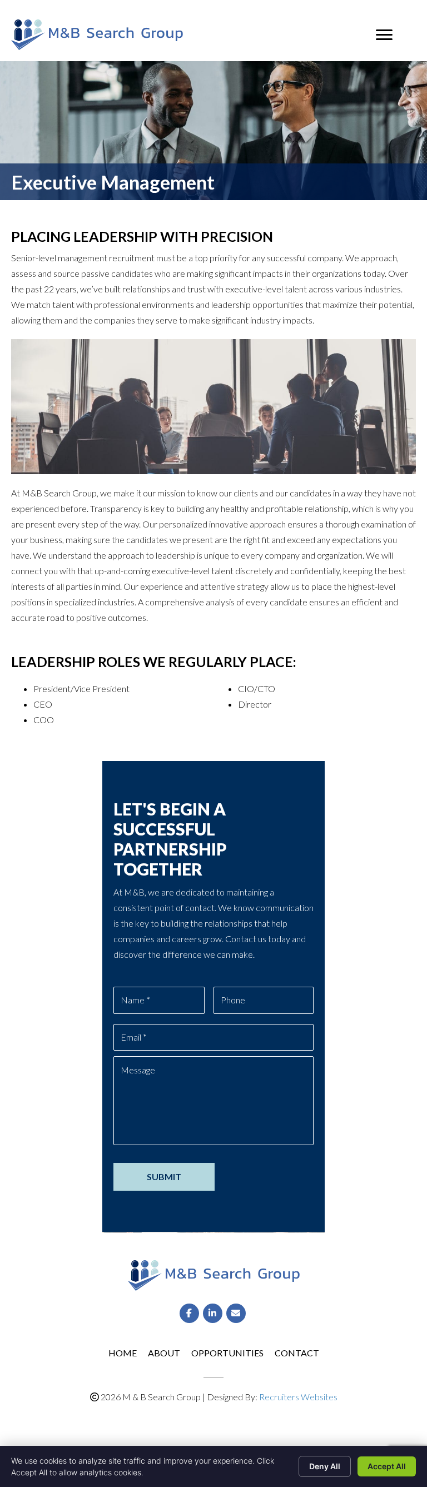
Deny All (324, 1466)
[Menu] (384, 35)
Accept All (387, 1466)
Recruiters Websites (298, 1396)
